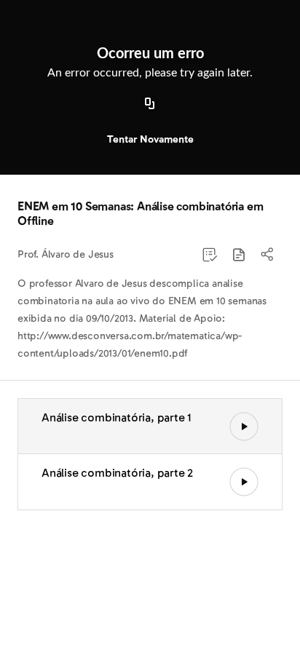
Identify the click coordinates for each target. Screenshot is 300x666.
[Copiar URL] (150, 104)
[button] (238, 254)
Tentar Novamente (150, 139)
